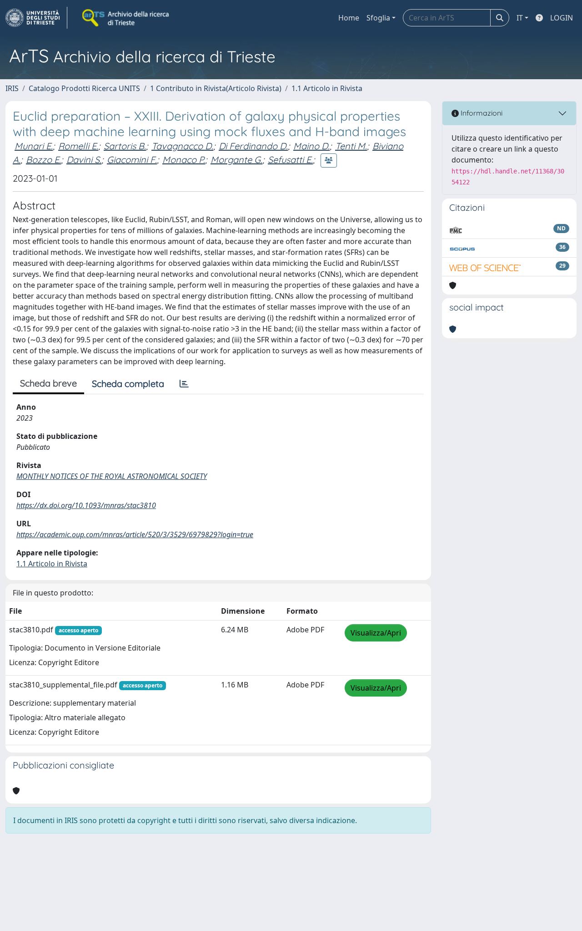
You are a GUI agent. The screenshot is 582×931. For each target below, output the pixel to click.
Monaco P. (183, 159)
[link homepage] (36, 18)
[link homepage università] (126, 18)
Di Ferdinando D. (253, 146)
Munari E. (34, 146)
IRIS (12, 88)
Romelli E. (78, 146)
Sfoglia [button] (378, 18)
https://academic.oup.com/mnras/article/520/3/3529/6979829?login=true (134, 534)
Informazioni (480, 112)
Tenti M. (351, 146)
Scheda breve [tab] (48, 383)
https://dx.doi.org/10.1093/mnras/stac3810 (86, 505)
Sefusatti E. (290, 159)
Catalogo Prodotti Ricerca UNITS (84, 88)
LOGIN (561, 18)
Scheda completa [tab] (128, 383)
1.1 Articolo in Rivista (326, 88)
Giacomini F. (132, 159)
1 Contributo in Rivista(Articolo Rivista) (215, 88)
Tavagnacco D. (182, 146)
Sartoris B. (125, 146)
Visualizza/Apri (376, 633)
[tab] (184, 383)
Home (348, 18)
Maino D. (311, 146)
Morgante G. (236, 159)
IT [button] (520, 18)
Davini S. (83, 159)
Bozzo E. (43, 159)
